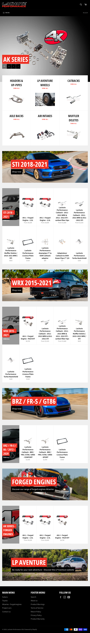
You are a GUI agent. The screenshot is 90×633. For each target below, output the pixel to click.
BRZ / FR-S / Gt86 (34, 401)
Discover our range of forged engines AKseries (33, 489)
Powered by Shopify (30, 629)
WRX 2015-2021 (31, 282)
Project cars (6, 608)
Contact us (6, 611)
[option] (45, 49)
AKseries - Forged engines (12, 604)
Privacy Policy (36, 615)
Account (85, 13)
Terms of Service (37, 608)
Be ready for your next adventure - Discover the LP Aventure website (43, 569)
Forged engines (34, 481)
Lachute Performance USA (15, 629)
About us (34, 600)
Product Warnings (38, 604)
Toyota (5, 600)
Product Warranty (38, 619)
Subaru (5, 597)
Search (33, 597)
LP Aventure (29, 562)
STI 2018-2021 (29, 164)
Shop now (16, 171)
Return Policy (36, 611)
